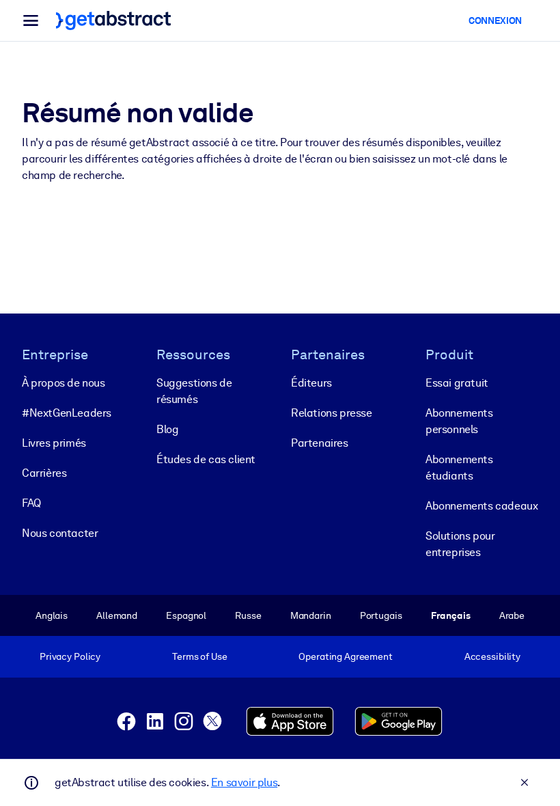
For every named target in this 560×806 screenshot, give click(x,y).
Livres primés (54, 442)
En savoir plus (244, 782)
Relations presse (331, 412)
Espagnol (186, 615)
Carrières (44, 473)
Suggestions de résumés (194, 391)
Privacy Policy (70, 656)
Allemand (116, 615)
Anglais (52, 615)
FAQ (31, 503)
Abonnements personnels (459, 421)
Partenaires (319, 442)
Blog (167, 429)
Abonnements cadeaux (481, 505)
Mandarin (310, 615)
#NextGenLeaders (66, 412)
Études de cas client (205, 459)
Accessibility (492, 656)
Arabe (511, 615)
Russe (248, 615)
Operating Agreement (345, 656)
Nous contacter (60, 533)
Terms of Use (199, 656)
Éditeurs (311, 382)
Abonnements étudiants (459, 467)
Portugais (381, 615)
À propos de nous (63, 382)
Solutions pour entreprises (459, 544)
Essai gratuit (456, 382)
